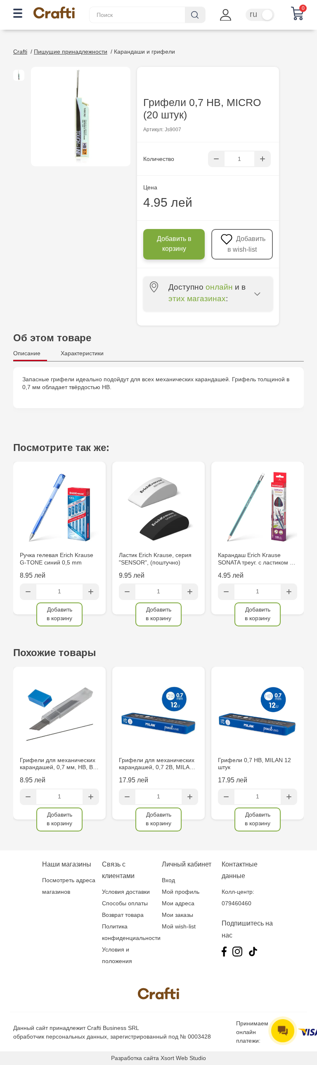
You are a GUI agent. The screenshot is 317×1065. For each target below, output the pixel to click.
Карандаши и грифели (144, 51)
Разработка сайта (135, 1058)
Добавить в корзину (174, 243)
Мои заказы (177, 915)
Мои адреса (178, 903)
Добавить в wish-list (246, 244)
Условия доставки (126, 891)
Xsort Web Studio (183, 1058)
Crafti (20, 51)
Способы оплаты (125, 903)
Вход (168, 880)
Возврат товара (123, 915)
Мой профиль (180, 891)
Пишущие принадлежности (70, 51)
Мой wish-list (179, 926)
